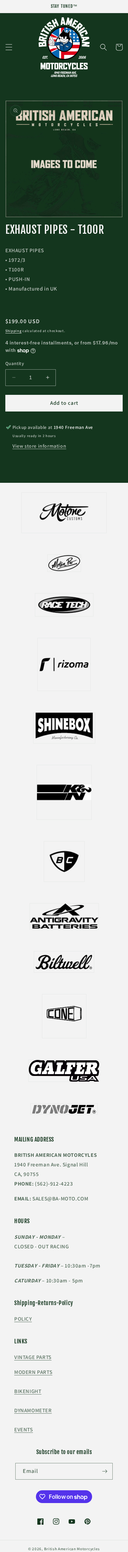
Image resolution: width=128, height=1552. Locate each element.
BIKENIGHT (27, 1391)
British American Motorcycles (72, 1548)
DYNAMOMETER (33, 1410)
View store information (39, 446)
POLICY (23, 1318)
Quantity (14, 363)
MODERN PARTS (33, 1372)
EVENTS (23, 1429)
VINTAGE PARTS (33, 1357)
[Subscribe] (104, 1471)
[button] (9, 47)
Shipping (13, 330)
